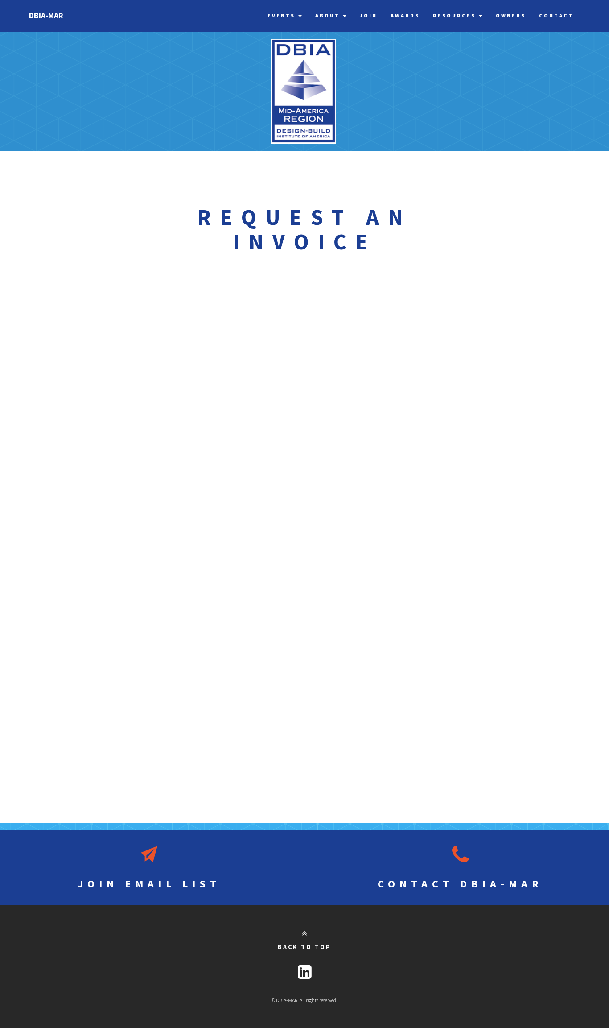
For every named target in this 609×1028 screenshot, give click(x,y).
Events (282, 15)
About (328, 15)
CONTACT (460, 884)
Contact (556, 15)
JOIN (149, 884)
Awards (405, 15)
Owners (511, 15)
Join (368, 15)
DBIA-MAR (46, 15)
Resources (455, 15)
